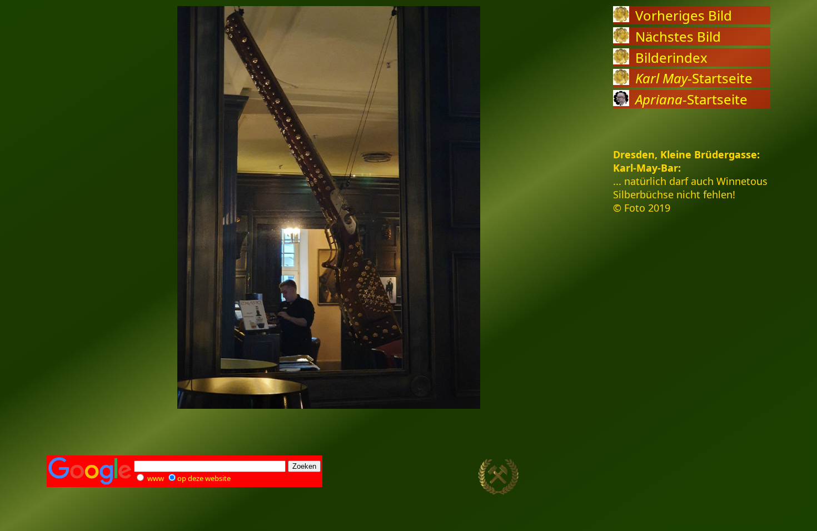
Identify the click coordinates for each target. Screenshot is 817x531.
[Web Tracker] (750, 477)
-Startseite (694, 78)
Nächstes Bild (678, 36)
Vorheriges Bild (683, 15)
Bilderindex (671, 57)
